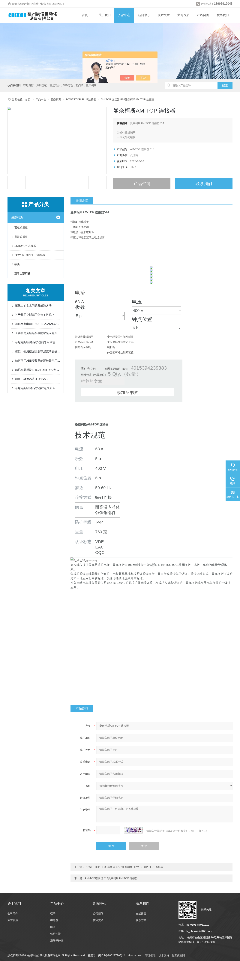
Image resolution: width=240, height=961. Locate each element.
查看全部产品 (22, 273)
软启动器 (55, 933)
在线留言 (203, 15)
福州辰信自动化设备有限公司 (40, 3)
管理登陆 (150, 955)
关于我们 (105, 15)
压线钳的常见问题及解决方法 (33, 305)
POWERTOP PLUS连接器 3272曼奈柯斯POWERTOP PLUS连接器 (124, 866)
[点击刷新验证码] (133, 830)
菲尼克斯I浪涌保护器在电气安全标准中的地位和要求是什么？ (37, 388)
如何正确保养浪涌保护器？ (32, 379)
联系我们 (223, 15)
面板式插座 (21, 227)
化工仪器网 (178, 955)
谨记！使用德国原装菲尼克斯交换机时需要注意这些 (37, 351)
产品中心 (124, 15)
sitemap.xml (135, 955)
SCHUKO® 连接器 (25, 245)
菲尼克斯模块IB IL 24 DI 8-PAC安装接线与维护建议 (37, 369)
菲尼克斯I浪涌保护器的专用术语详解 (37, 342)
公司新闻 (98, 913)
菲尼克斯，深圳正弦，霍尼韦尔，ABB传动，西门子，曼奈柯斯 (60, 85)
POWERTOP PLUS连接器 (81, 99)
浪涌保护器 (56, 940)
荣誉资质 (183, 15)
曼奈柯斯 (56, 99)
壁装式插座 (21, 236)
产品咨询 (142, 183)
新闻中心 (144, 15)
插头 (17, 264)
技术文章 (164, 15)
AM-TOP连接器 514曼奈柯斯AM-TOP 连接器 (111, 878)
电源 (53, 926)
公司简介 (13, 913)
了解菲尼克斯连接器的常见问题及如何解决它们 (37, 333)
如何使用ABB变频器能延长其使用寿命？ (37, 360)
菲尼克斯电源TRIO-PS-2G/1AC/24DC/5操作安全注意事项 (37, 323)
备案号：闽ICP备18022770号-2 (106, 955)
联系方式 (141, 920)
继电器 (54, 920)
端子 (53, 913)
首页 (85, 15)
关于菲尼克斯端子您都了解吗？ (34, 314)
